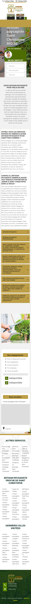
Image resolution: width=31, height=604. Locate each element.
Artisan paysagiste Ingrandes (25, 546)
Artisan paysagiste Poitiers (5, 536)
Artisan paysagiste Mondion (15, 503)
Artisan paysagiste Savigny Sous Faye (15, 511)
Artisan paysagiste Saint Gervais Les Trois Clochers (5, 494)
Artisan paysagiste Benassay (15, 543)
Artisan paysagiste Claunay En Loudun (25, 537)
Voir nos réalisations (14, 48)
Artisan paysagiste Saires (25, 510)
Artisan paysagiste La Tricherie (25, 553)
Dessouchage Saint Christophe (5, 449)
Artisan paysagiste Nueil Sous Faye (25, 495)
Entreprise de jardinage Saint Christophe (15, 467)
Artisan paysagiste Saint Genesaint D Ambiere (15, 552)
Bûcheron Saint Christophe (15, 449)
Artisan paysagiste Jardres (5, 543)
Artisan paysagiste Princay (25, 503)
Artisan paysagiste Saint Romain (5, 551)
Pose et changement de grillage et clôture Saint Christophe (25, 461)
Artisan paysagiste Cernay (25, 517)
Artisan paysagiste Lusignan (15, 536)
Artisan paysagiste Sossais (15, 496)
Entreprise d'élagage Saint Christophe (5, 468)
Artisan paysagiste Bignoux (5, 559)
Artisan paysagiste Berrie (25, 562)
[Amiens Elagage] (15, 8)
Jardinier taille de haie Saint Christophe (25, 450)
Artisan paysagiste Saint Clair (15, 562)
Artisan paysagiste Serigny (5, 505)
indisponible (9, 1)
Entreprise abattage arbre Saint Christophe (15, 457)
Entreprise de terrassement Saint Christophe (5, 458)
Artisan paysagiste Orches (5, 512)
